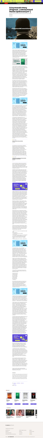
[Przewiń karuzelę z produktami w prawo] (36, 398)
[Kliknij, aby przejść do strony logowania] (39, 3)
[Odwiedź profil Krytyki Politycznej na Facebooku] (8, 436)
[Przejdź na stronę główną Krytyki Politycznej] (10, 425)
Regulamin (30, 430)
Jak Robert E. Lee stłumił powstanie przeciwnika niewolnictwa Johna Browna (19, 158)
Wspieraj (6, 3)
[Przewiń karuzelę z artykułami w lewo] (6, 414)
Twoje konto (30, 432)
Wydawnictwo (7, 431)
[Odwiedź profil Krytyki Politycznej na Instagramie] (9, 436)
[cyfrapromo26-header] (21, 1)
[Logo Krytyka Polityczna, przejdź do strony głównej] (21, 3)
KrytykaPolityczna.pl (8, 430)
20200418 (15, 385)
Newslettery (20, 431)
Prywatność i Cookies (31, 431)
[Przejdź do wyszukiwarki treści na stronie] (3, 3)
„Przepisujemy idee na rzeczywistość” (10, 428)
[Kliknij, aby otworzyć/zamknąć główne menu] (1, 3)
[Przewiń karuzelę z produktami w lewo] (6, 398)
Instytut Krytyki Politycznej (8, 432)
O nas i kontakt (20, 432)
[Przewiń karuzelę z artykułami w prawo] (36, 414)
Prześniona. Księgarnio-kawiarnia (22, 430)
